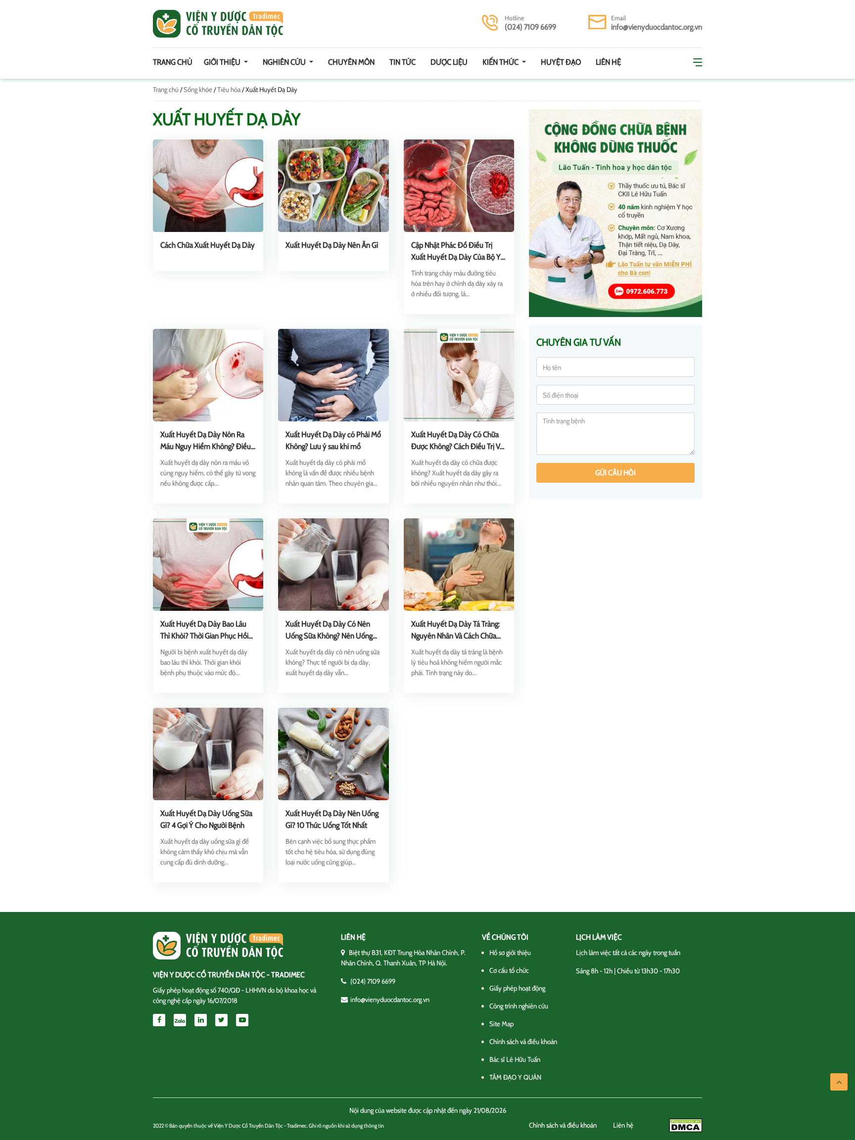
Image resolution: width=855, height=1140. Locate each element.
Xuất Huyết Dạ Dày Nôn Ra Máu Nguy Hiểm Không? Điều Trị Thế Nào (205, 446)
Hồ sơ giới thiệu (510, 952)
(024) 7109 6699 (530, 27)
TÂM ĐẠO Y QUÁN (515, 1077)
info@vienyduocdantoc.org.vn (656, 27)
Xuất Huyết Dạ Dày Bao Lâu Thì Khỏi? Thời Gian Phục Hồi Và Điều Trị (204, 635)
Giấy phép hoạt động (517, 988)
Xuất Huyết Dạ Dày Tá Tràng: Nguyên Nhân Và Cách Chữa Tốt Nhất (455, 635)
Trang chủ (172, 62)
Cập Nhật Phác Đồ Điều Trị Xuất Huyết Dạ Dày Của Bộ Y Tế (456, 257)
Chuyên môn (351, 62)
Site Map (501, 1023)
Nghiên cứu (285, 62)
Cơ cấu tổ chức (509, 970)
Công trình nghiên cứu (518, 1006)
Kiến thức (501, 62)
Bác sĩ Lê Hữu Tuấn (514, 1059)
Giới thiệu (223, 62)
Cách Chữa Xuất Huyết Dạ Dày (207, 245)
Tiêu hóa (228, 89)
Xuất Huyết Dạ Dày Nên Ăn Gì (331, 245)
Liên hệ (608, 62)
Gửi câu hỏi (615, 472)
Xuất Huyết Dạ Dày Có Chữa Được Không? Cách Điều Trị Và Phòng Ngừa (457, 446)
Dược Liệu (449, 62)
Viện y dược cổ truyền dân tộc (218, 24)
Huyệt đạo (561, 62)
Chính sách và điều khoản (523, 1041)
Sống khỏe (198, 89)
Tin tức (402, 62)
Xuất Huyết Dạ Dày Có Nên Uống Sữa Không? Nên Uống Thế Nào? (329, 635)
